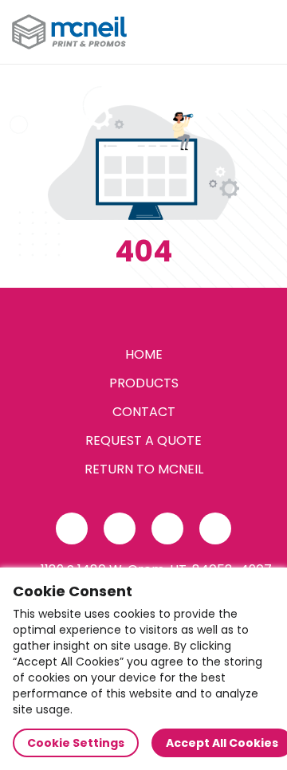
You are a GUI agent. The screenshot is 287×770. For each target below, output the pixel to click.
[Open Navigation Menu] (259, 32)
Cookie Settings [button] (75, 743)
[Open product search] (226, 32)
